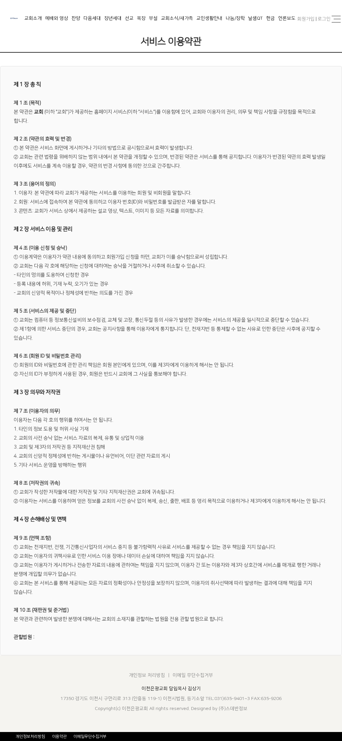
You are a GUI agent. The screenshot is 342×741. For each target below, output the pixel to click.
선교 (129, 18)
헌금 (270, 18)
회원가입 (306, 19)
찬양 (75, 18)
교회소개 (33, 18)
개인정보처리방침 (30, 736)
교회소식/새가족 (177, 18)
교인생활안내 (209, 18)
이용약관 (59, 736)
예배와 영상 (56, 18)
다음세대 (92, 18)
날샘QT (255, 18)
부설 (153, 18)
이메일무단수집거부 (90, 736)
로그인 (324, 19)
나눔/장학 (235, 18)
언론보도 (287, 18)
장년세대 (113, 18)
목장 (141, 18)
